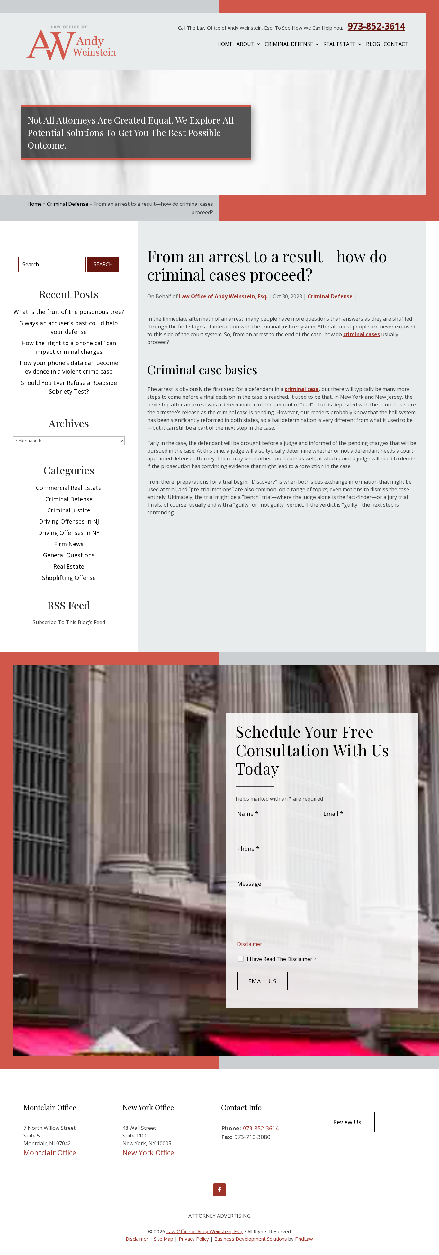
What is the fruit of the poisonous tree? (68, 312)
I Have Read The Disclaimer (282, 959)
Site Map (163, 1238)
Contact (396, 45)
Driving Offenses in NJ (69, 521)
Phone (248, 848)
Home (225, 45)
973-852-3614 (376, 26)
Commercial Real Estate (69, 488)
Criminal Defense (289, 45)
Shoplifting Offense (69, 577)
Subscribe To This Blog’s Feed (69, 622)
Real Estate (339, 45)
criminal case (302, 389)
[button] (428, 1209)
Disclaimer (249, 943)
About (246, 45)
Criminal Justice (68, 510)
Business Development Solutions (250, 1238)
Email (333, 813)
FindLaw (304, 1238)
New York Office (148, 1152)
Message (249, 883)
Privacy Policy (194, 1238)
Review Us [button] (347, 1122)
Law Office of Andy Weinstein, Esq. (223, 296)
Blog (373, 45)
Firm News (69, 544)
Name (247, 813)
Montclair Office (49, 1152)
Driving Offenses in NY (69, 532)
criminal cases (361, 334)
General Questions (68, 555)
